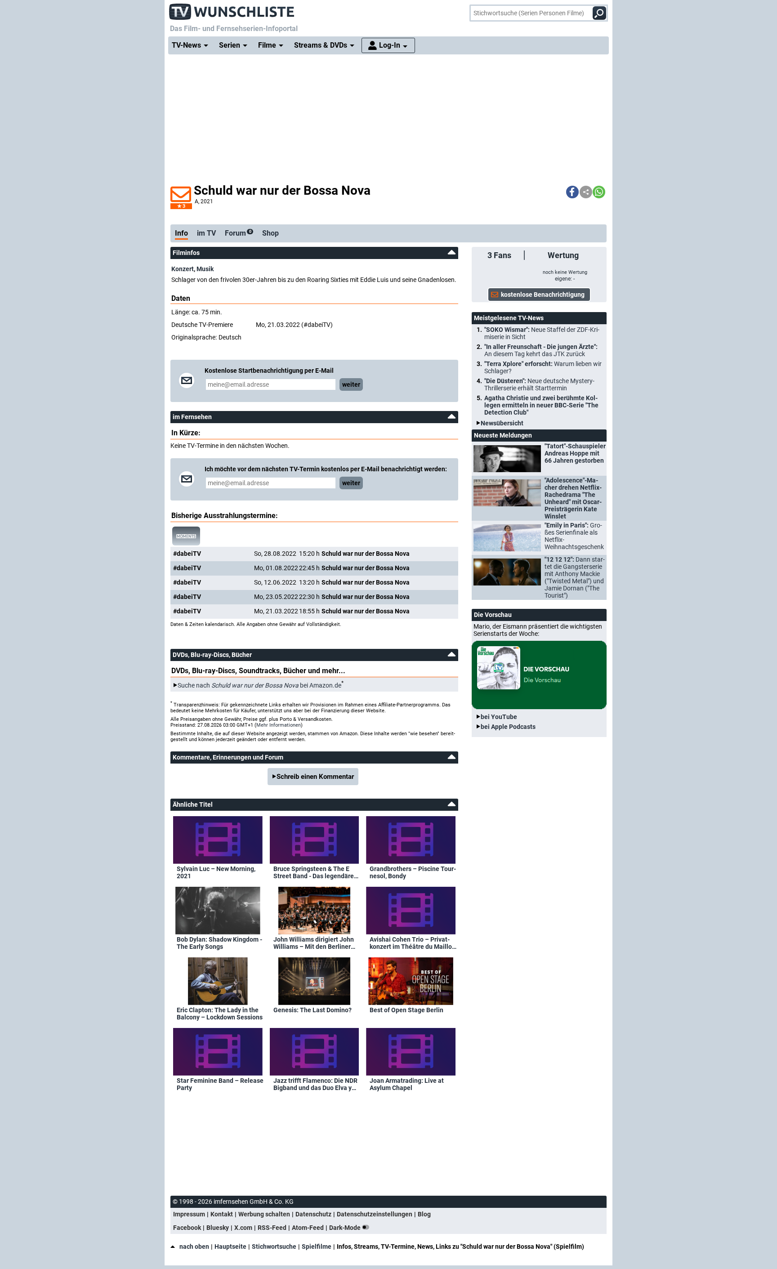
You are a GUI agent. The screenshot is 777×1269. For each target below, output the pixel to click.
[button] (572, 192)
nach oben (194, 1246)
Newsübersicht (502, 423)
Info (181, 233)
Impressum (189, 1214)
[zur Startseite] (232, 9)
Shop (270, 233)
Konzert (182, 269)
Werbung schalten (264, 1214)
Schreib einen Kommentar (315, 777)
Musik (205, 269)
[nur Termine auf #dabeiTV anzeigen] (186, 536)
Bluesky (217, 1227)
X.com (243, 1227)
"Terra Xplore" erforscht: (543, 367)
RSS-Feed (272, 1227)
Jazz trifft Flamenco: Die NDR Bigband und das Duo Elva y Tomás (315, 1084)
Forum (238, 233)
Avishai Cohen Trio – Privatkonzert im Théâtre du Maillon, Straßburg (413, 943)
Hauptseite (230, 1246)
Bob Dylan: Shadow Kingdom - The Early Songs (219, 943)
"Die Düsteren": (539, 384)
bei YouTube (499, 716)
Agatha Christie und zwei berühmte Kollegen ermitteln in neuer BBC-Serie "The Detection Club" (541, 405)
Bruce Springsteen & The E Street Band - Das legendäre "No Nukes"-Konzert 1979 (313, 872)
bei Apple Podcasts (508, 726)
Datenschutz (313, 1214)
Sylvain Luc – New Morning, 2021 (216, 872)
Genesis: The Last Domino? (312, 1010)
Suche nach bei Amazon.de (259, 685)
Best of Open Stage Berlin (406, 1010)
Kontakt (221, 1214)
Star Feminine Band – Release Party (220, 1084)
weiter (351, 384)
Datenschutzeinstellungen (374, 1214)
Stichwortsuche (274, 1246)
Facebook (187, 1227)
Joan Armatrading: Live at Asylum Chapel (407, 1084)
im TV (206, 233)
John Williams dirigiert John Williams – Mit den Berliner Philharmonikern (313, 943)
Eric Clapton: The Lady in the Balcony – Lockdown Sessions (220, 1013)
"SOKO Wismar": (541, 333)
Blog (424, 1214)
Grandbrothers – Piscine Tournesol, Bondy (413, 872)
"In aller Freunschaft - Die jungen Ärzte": (541, 350)
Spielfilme (316, 1246)
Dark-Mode (345, 1227)
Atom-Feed (308, 1227)
